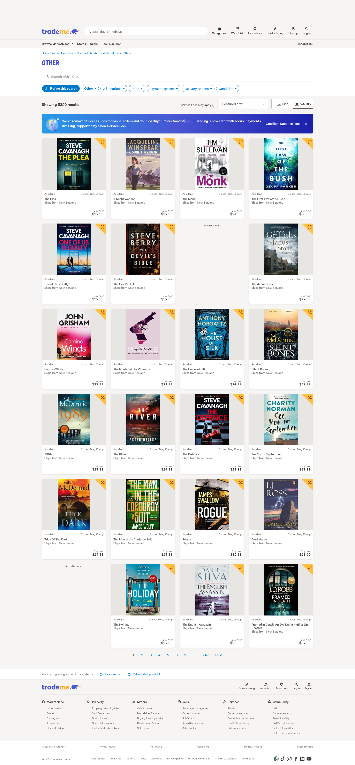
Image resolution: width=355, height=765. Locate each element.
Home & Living (55, 728)
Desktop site (98, 758)
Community (281, 702)
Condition (226, 88)
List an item (305, 44)
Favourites (281, 688)
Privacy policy (175, 758)
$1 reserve (53, 723)
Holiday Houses (253, 746)
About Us (115, 758)
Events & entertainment (242, 718)
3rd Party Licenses (283, 723)
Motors (142, 702)
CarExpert (203, 746)
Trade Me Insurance (53, 746)
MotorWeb (156, 746)
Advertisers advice (193, 723)
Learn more (112, 674)
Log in (307, 33)
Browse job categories (195, 708)
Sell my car (143, 728)
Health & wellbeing (238, 723)
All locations (112, 88)
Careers (130, 758)
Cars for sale (144, 708)
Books (72, 53)
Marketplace (59, 53)
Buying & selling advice (150, 718)
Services (233, 702)
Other (128, 53)
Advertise (156, 758)
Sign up (293, 33)
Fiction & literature (89, 53)
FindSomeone (305, 746)
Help (275, 708)
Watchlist (265, 688)
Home (46, 53)
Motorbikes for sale (148, 713)
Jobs (185, 702)
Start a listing (247, 688)
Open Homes (99, 718)
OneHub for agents (103, 723)
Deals (94, 44)
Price (135, 88)
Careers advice (191, 713)
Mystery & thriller (113, 53)
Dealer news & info (148, 723)
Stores (81, 44)
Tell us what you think (146, 674)
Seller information (283, 728)
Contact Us (248, 758)
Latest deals (54, 708)
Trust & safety (281, 718)
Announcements (282, 713)
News (143, 758)
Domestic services (238, 713)
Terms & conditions (199, 758)
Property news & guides (106, 708)
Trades (232, 708)
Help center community (286, 733)
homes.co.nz (107, 746)
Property (98, 702)
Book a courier (111, 44)
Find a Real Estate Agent (106, 728)
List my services (237, 728)
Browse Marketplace (56, 44)
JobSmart (188, 718)
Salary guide (189, 728)
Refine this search (63, 88)
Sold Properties (101, 713)
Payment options (162, 88)
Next (218, 655)
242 (206, 655)
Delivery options (197, 88)
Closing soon (54, 718)
